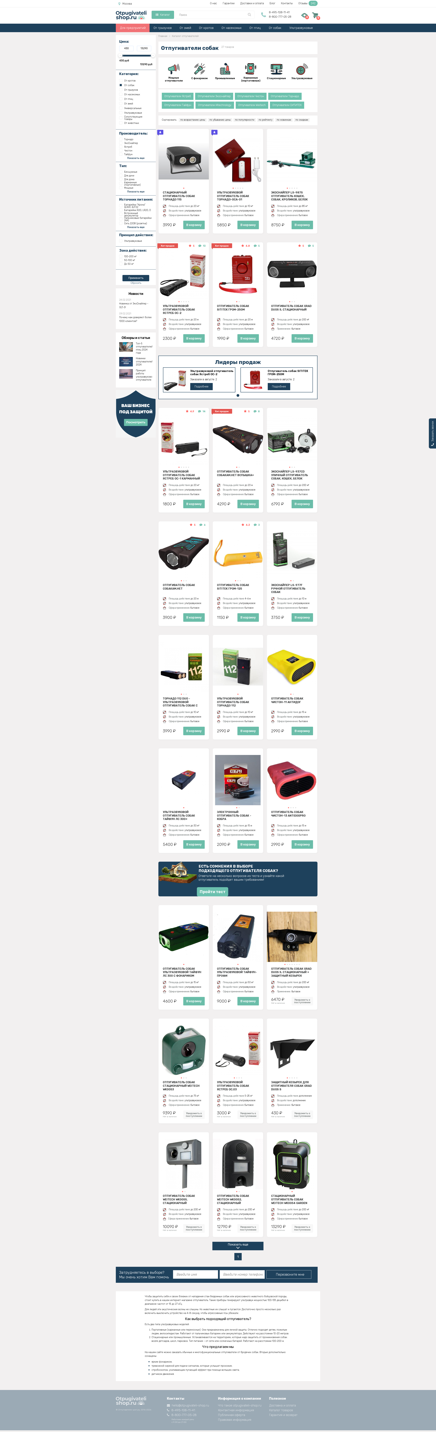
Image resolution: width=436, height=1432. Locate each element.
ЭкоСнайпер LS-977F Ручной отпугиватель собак (288, 588)
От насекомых (232, 28)
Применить (135, 278)
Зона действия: (133, 250)
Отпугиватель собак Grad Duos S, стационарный (291, 307)
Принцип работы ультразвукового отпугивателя (144, 375)
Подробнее (201, 386)
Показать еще (238, 1244)
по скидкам (301, 119)
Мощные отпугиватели (174, 79)
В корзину (194, 225)
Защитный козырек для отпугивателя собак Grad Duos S (291, 1086)
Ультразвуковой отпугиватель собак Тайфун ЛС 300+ (179, 815)
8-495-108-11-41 (279, 12)
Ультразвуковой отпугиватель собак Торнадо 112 (233, 702)
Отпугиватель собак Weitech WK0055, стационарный (179, 1199)
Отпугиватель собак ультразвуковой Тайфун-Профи (237, 972)
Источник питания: (136, 199)
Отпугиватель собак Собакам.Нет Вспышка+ (235, 473)
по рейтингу (265, 119)
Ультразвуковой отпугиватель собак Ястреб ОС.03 (233, 1086)
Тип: (123, 166)
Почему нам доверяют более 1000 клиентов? (135, 319)
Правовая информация (234, 1419)
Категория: (129, 74)
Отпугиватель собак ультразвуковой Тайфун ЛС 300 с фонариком (182, 972)
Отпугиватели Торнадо (285, 96)
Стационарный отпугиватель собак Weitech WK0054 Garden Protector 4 (289, 1199)
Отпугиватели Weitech (252, 105)
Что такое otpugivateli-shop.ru (239, 1405)
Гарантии (229, 3)
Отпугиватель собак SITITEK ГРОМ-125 (233, 586)
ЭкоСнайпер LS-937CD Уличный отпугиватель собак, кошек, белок (289, 475)
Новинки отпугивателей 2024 (144, 361)
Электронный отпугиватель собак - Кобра (234, 815)
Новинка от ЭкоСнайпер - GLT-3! (133, 305)
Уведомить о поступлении (302, 1001)
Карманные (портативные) (250, 79)
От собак (275, 28)
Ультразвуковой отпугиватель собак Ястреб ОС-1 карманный (181, 475)
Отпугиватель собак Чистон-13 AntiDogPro (288, 813)
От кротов (206, 28)
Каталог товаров (281, 1410)
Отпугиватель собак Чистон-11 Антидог (287, 700)
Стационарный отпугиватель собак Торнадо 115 (179, 196)
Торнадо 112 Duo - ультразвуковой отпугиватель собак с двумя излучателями (180, 702)
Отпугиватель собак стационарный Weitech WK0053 (181, 1086)
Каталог (165, 14)
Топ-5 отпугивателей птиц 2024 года (144, 348)
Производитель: (133, 133)
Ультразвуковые (301, 28)
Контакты (287, 3)
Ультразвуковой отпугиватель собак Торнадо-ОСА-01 (233, 196)
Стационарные (276, 78)
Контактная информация (236, 1410)
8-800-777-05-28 (280, 16)
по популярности (244, 119)
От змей (185, 28)
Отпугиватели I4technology (214, 105)
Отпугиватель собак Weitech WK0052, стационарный (233, 1199)
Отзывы (306, 3)
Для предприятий (133, 28)
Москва (127, 3)
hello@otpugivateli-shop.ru (190, 1405)
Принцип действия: (136, 235)
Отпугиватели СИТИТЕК (287, 105)
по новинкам (284, 119)
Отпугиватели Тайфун (177, 105)
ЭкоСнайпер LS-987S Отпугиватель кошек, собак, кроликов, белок (289, 196)
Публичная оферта (231, 1415)
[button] (183, 188)
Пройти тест (212, 891)
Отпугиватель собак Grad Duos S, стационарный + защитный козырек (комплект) (291, 972)
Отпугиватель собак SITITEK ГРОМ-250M (233, 307)
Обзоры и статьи (136, 338)
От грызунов (163, 28)
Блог (272, 3)
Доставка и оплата (282, 1405)
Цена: (124, 41)
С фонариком (199, 78)
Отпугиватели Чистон (250, 96)
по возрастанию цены (192, 119)
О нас (213, 3)
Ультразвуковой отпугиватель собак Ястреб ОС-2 (179, 309)
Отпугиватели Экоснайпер (214, 96)
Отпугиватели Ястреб (177, 96)
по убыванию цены (220, 119)
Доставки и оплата (252, 3)
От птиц (255, 28)
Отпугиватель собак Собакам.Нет (179, 586)
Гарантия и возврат (283, 1415)
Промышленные (225, 78)
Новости (136, 294)
